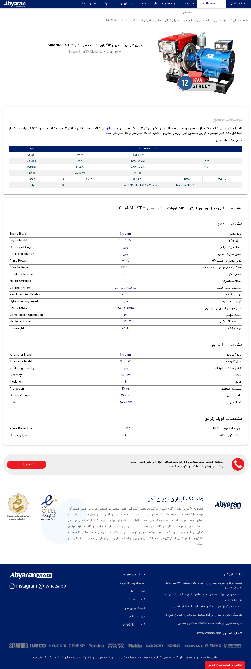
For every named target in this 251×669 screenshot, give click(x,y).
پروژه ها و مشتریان (165, 4)
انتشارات (107, 4)
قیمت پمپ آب (135, 600)
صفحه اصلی (237, 4)
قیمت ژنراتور (137, 616)
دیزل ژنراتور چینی (191, 20)
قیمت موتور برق (135, 608)
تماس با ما (89, 4)
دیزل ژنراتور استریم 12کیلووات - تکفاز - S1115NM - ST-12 (141, 20)
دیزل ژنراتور (212, 20)
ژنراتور (226, 20)
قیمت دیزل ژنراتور (134, 625)
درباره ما (189, 4)
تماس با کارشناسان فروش (225, 665)
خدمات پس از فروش (133, 4)
